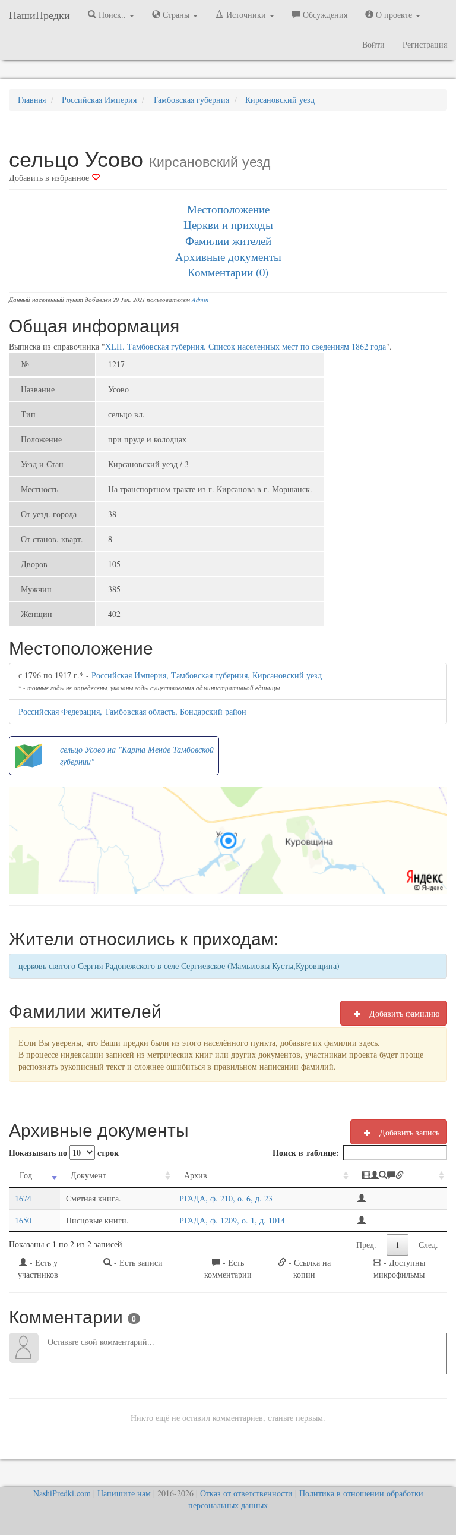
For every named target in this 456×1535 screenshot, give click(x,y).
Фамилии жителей (228, 240)
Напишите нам (124, 1493)
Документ (88, 1175)
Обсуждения (323, 14)
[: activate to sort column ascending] (399, 1175)
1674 (23, 1198)
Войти (373, 44)
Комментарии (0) (228, 272)
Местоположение (228, 209)
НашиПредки (39, 15)
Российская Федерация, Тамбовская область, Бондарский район (132, 711)
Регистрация (425, 44)
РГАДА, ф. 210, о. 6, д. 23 (226, 1198)
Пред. (366, 1244)
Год (26, 1175)
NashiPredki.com (62, 1493)
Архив (195, 1175)
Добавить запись (408, 1132)
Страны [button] (176, 14)
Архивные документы (228, 256)
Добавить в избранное (50, 177)
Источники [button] (246, 14)
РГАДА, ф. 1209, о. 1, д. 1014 (232, 1220)
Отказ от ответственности (246, 1493)
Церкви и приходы (228, 224)
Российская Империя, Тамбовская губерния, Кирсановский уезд (206, 675)
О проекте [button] (393, 14)
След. (428, 1244)
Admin (200, 299)
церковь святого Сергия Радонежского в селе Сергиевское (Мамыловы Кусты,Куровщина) (179, 965)
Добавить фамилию (403, 1013)
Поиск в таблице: (306, 1152)
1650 (23, 1220)
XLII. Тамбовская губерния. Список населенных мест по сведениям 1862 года (245, 346)
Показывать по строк (64, 1152)
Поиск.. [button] (112, 14)
